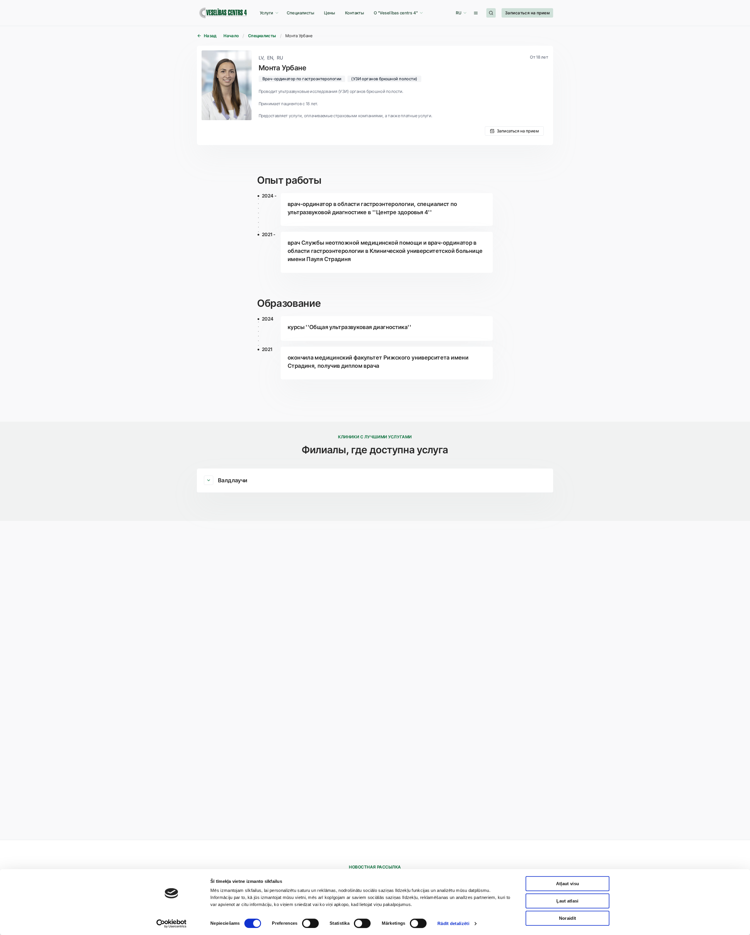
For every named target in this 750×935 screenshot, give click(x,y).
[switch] (310, 923)
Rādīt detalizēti (453, 923)
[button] (268, 13)
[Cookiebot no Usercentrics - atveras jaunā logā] (171, 923)
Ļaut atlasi (567, 900)
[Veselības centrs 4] (223, 13)
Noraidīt (567, 918)
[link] (300, 13)
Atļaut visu (567, 883)
